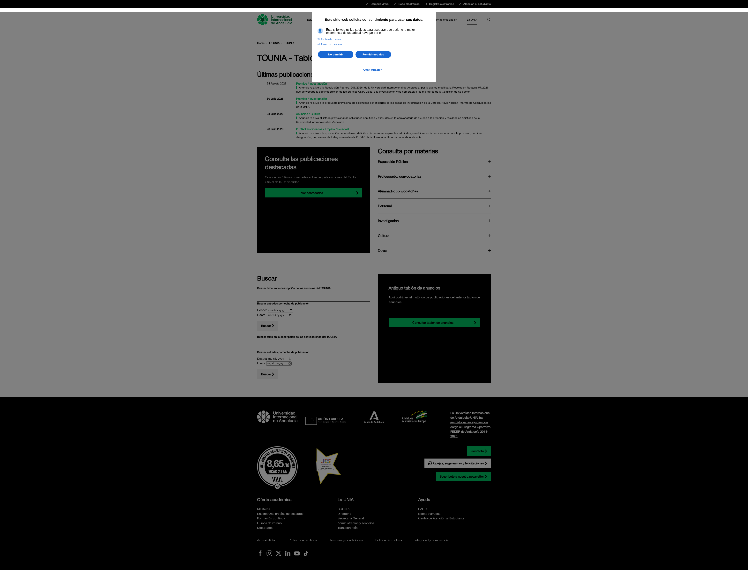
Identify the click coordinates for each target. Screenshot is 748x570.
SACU (422, 509)
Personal (343, 129)
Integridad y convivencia (432, 540)
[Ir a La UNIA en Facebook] (260, 553)
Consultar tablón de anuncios (432, 322)
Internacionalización (444, 19)
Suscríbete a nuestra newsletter (462, 476)
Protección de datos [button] (331, 44)
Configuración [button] (374, 69)
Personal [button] (385, 206)
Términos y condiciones (346, 540)
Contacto (477, 451)
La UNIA (346, 499)
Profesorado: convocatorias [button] (399, 176)
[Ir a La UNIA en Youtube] (297, 553)
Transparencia (348, 527)
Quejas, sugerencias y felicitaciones (458, 463)
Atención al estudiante (477, 3)
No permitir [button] (335, 54)
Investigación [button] (388, 221)
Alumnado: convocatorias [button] (398, 191)
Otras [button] (382, 250)
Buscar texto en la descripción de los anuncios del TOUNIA (294, 288)
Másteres (263, 509)
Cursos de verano (269, 523)
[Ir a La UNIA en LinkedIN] (288, 553)
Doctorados (265, 527)
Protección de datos (303, 540)
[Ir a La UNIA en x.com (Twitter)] (278, 553)
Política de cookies (388, 540)
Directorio (344, 513)
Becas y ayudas (429, 513)
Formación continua (271, 518)
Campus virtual (380, 3)
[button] (489, 19)
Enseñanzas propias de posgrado (280, 513)
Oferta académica (274, 499)
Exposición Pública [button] (393, 162)
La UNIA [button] (472, 19)
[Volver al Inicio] (275, 19)
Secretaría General (351, 518)
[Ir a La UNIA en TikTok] (306, 553)
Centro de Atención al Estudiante (441, 518)
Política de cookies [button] (331, 39)
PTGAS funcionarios (309, 129)
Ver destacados (312, 193)
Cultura (315, 114)
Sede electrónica (409, 3)
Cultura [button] (383, 236)
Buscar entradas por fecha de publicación (283, 303)
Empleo (330, 129)
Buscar (266, 325)
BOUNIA (343, 509)
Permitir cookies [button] (373, 54)
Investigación (318, 83)
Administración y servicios (356, 523)
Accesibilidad (266, 540)
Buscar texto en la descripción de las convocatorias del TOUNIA (297, 336)
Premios (301, 83)
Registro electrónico (441, 3)
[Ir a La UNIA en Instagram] (269, 553)
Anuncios (302, 114)
